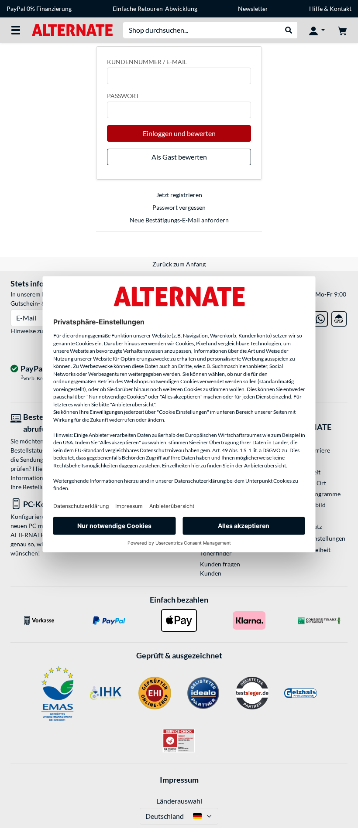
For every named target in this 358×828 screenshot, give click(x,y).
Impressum (179, 779)
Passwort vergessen (179, 207)
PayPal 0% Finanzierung (39, 8)
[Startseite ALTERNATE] (72, 29)
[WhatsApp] (320, 317)
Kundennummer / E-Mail (147, 61)
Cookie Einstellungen (316, 538)
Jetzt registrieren (179, 194)
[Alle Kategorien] (16, 30)
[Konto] (317, 30)
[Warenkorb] (342, 30)
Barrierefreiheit (309, 549)
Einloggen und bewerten (179, 133)
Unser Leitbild (307, 504)
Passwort (123, 95)
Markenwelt (304, 472)
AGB (294, 515)
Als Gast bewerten (179, 157)
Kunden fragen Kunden (220, 568)
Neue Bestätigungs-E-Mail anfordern (179, 220)
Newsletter (253, 8)
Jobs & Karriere (309, 450)
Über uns (300, 439)
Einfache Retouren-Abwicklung (155, 8)
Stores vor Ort (307, 483)
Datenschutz (305, 526)
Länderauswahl (179, 801)
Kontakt (340, 8)
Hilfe (316, 8)
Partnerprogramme (314, 493)
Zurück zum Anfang (179, 264)
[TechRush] (339, 317)
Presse (297, 461)
